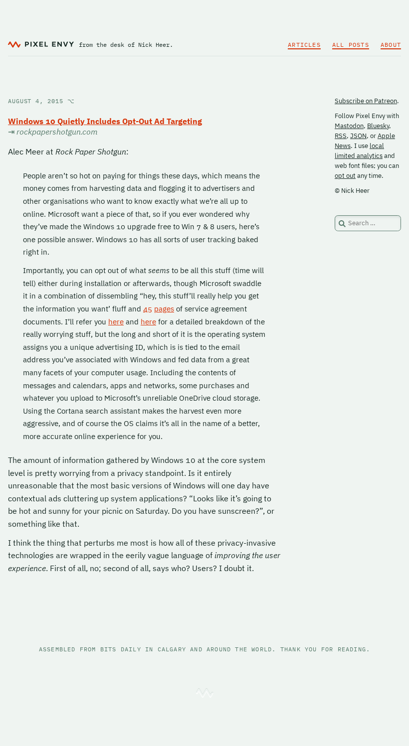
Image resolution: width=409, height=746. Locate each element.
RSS (341, 136)
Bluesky (378, 126)
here (116, 321)
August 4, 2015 (41, 101)
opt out (345, 175)
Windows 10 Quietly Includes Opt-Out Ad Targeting (105, 121)
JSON (358, 136)
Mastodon (349, 126)
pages (164, 308)
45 (147, 308)
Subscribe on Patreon (366, 101)
